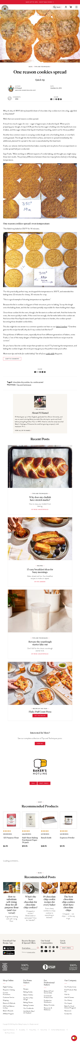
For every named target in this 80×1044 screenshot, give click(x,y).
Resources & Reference (48, 1009)
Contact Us (68, 1014)
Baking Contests (28, 1005)
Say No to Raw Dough (28, 999)
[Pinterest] (57, 947)
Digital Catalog (7, 987)
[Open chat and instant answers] (74, 1038)
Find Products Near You (70, 991)
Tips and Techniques (42, 67)
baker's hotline (61, 326)
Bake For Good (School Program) (70, 1007)
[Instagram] (50, 947)
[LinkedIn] (42, 951)
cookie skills (50, 353)
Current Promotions (6, 994)
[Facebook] (42, 947)
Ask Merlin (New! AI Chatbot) (29, 1012)
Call (33, 783)
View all (40, 743)
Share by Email (54, 99)
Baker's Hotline (28, 995)
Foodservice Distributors (47, 1001)
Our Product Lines (70, 987)
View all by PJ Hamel (22, 430)
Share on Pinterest (56, 99)
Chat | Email (43, 783)
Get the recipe (40, 716)
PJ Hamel (18, 88)
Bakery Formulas (49, 1005)
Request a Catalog (9, 990)
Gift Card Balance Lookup (8, 1007)
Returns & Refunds (9, 1003)
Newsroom (67, 1011)
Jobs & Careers (69, 997)
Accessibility (22, 1030)
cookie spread (38, 382)
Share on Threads (61, 99)
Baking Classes (28, 1002)
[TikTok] (46, 947)
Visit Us (66, 994)
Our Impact (68, 1003)
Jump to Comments (12, 359)
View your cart (70, 7)
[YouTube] (45, 951)
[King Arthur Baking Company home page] (4, 9)
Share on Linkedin (58, 99)
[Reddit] (50, 951)
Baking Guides (27, 992)
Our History (68, 1000)
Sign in (66, 7)
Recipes (25, 989)
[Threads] (53, 947)
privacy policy (31, 952)
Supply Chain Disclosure (9, 1030)
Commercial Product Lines (48, 997)
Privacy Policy (32, 1030)
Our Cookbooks (28, 1008)
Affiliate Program (8, 1014)
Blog (30, 67)
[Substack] (53, 951)
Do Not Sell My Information (58, 1030)
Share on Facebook (51, 99)
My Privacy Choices (10, 1033)
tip (31, 382)
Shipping (5, 1000)
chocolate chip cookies (21, 382)
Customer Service (8, 997)
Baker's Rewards (8, 1011)
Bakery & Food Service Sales (48, 992)
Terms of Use (44, 1030)
